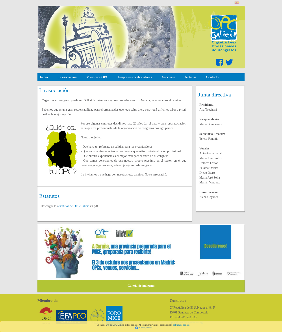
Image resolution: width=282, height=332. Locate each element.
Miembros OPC (97, 77)
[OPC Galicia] (222, 51)
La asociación (67, 77)
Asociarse (168, 77)
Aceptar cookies (145, 327)
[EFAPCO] (71, 317)
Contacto (212, 77)
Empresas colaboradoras (135, 77)
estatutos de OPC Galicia (73, 206)
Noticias (190, 77)
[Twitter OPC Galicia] (229, 65)
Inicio (44, 77)
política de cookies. (181, 325)
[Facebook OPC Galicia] (220, 65)
